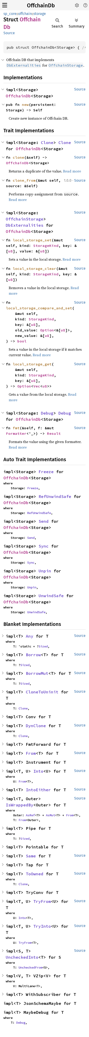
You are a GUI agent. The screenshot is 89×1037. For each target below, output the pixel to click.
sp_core (9, 13)
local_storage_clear (34, 268)
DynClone (36, 725)
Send (44, 521)
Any (29, 636)
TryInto (42, 926)
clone (18, 157)
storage (40, 13)
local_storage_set (32, 240)
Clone (47, 142)
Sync (44, 546)
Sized (43, 646)
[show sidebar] (4, 5)
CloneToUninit (42, 692)
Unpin (45, 571)
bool (21, 341)
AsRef (30, 815)
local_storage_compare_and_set (39, 308)
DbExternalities (24, 225)
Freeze (46, 471)
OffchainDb (41, 5)
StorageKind (45, 245)
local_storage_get (32, 364)
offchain (25, 13)
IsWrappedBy (19, 805)
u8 (10, 251)
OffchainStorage (24, 219)
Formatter (16, 433)
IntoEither (38, 789)
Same (31, 856)
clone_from (24, 180)
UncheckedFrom (30, 967)
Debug (47, 413)
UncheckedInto (22, 957)
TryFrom (42, 901)
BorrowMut (37, 673)
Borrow (33, 654)
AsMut (50, 815)
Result (54, 433)
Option (47, 330)
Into (38, 771)
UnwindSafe (51, 595)
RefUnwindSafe (55, 496)
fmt (16, 428)
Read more (72, 171)
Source (9, 33)
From (31, 753)
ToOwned (34, 873)
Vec (36, 386)
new (25, 104)
